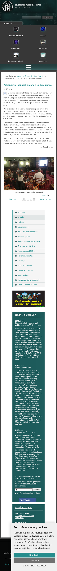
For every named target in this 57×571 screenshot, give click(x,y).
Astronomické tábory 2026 (25, 432)
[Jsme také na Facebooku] (27, 501)
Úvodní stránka (23, 76)
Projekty (43, 36)
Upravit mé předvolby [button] (34, 566)
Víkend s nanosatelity (23, 367)
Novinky (41, 76)
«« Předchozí (12, 199)
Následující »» (45, 199)
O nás (33, 76)
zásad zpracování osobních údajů (25, 485)
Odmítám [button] (34, 560)
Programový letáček (15, 61)
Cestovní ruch (43, 48)
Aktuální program (23, 507)
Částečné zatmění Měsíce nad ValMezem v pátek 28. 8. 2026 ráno (28, 324)
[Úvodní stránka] (7, 7)
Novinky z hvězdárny (25, 315)
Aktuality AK (15, 48)
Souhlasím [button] (34, 555)
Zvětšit (44, 195)
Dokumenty (43, 61)
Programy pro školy (16, 36)
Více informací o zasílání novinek (27, 493)
